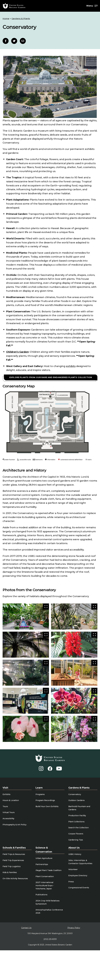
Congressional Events (78, 887)
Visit (5, 787)
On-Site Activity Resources (15, 878)
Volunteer (73, 869)
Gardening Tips (75, 840)
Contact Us (26, 928)
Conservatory (74, 794)
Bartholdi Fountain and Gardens (79, 808)
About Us (74, 847)
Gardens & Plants (21, 18)
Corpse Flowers (75, 834)
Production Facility (77, 815)
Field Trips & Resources (14, 854)
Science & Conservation (44, 849)
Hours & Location (11, 800)
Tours (5, 806)
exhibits (71, 366)
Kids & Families (10, 872)
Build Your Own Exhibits (47, 806)
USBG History (74, 854)
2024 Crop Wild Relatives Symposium (48, 902)
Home (6, 18)
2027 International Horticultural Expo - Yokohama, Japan (45, 885)
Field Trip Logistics (12, 866)
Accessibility (8, 818)
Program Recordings (45, 800)
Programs (40, 794)
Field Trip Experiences (13, 860)
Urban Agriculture (44, 858)
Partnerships (42, 864)
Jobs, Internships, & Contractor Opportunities (80, 862)
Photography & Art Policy (14, 824)
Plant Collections (76, 821)
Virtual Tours (9, 812)
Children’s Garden (17, 351)
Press (71, 881)
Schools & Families (14, 847)
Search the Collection (78, 827)
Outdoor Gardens (76, 800)
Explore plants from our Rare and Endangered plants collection (50, 377)
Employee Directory (77, 875)
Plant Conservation (45, 876)
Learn (39, 787)
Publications (41, 894)
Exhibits (6, 794)
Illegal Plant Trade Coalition (48, 870)
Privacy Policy (73, 928)
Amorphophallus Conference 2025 (49, 911)
